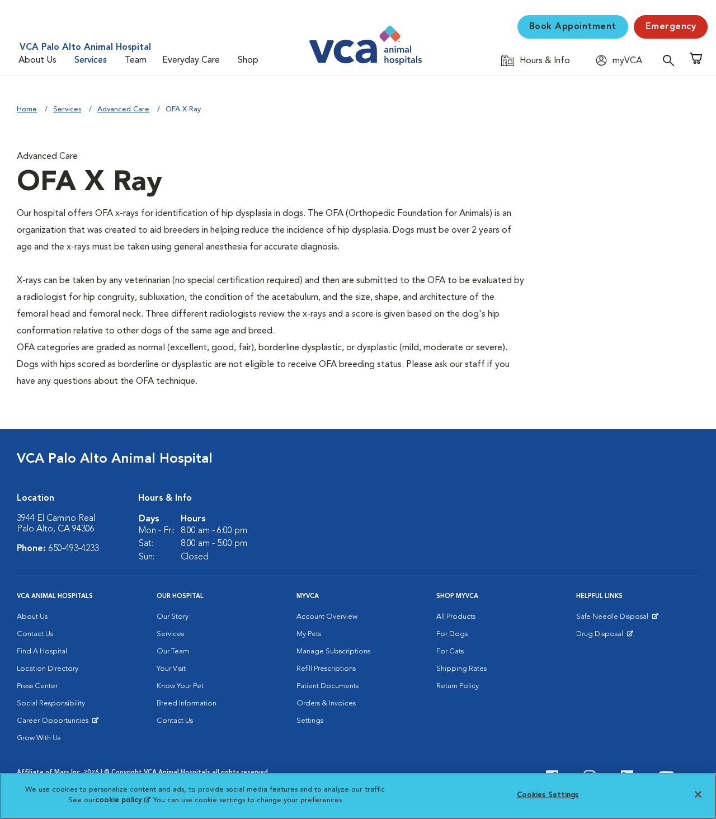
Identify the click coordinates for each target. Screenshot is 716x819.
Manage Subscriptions (333, 651)
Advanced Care (123, 109)
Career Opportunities (54, 723)
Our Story (173, 616)
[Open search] (671, 60)
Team (136, 60)
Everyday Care (191, 60)
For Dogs (452, 634)
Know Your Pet (180, 686)
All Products (455, 616)
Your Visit (171, 668)
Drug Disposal (604, 636)
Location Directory (47, 668)
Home (27, 109)
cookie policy (122, 800)
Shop (248, 60)
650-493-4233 (74, 548)
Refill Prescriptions (326, 668)
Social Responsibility (51, 703)
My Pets (308, 634)
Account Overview (326, 616)
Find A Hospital (42, 651)
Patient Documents (327, 686)
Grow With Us (38, 738)
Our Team (173, 651)
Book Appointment (572, 26)
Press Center (37, 686)
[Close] (698, 794)
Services (90, 60)
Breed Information (186, 703)
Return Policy (457, 686)
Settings (309, 720)
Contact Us (35, 634)
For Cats (450, 651)
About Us (37, 60)
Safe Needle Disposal (614, 619)
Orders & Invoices (326, 703)
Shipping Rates (461, 668)
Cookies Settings (548, 795)
